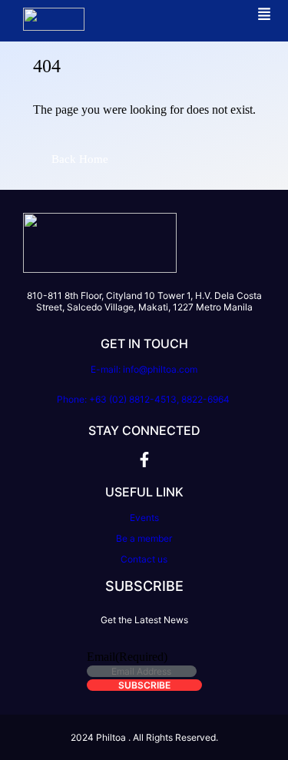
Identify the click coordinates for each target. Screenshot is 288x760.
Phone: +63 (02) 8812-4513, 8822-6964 (144, 399)
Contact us (144, 559)
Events (144, 517)
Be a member (144, 538)
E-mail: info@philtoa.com (144, 369)
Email (127, 656)
